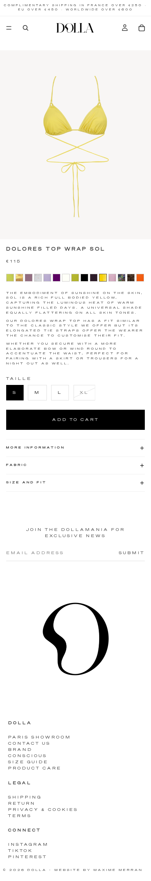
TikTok (20, 851)
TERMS (20, 816)
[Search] (25, 27)
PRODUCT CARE (35, 768)
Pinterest (27, 857)
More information (35, 447)
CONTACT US (29, 743)
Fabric (17, 465)
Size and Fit (26, 482)
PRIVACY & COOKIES (43, 810)
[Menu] (9, 28)
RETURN (22, 803)
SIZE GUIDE (28, 762)
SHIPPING (25, 797)
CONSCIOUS (27, 756)
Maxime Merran (118, 870)
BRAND (20, 750)
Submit (132, 553)
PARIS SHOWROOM (39, 737)
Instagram (28, 845)
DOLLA (37, 870)
